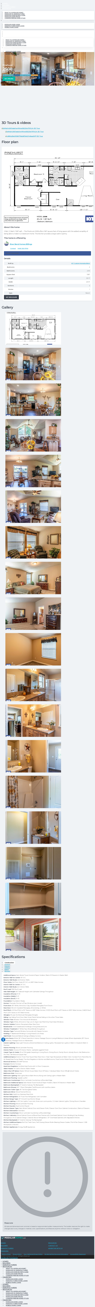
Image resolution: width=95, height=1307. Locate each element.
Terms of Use (6, 1254)
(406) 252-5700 (23, 248)
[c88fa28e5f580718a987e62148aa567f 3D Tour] (24, 136)
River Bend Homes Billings (21, 244)
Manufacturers (9, 7)
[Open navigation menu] (2, 58)
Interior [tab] (7, 966)
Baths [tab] (7, 969)
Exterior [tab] (7, 964)
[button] (47, 253)
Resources (7, 9)
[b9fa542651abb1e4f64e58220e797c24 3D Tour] (21, 128)
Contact (13, 248)
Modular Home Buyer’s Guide (15, 15)
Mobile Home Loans (11, 27)
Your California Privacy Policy (33, 1254)
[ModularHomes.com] (13, 1238)
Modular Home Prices (12, 16)
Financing (6, 20)
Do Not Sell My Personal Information (56, 1254)
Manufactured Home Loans (14, 26)
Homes (5, 3)
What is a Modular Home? (14, 12)
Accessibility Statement (78, 1254)
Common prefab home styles (15, 18)
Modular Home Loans (12, 24)
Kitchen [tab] (7, 971)
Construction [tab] (9, 962)
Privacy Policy (17, 1254)
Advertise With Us (55, 1248)
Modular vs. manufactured (15, 14)
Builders (6, 5)
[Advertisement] (47, 99)
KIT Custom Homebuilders (80, 263)
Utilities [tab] (7, 968)
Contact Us (53, 1246)
